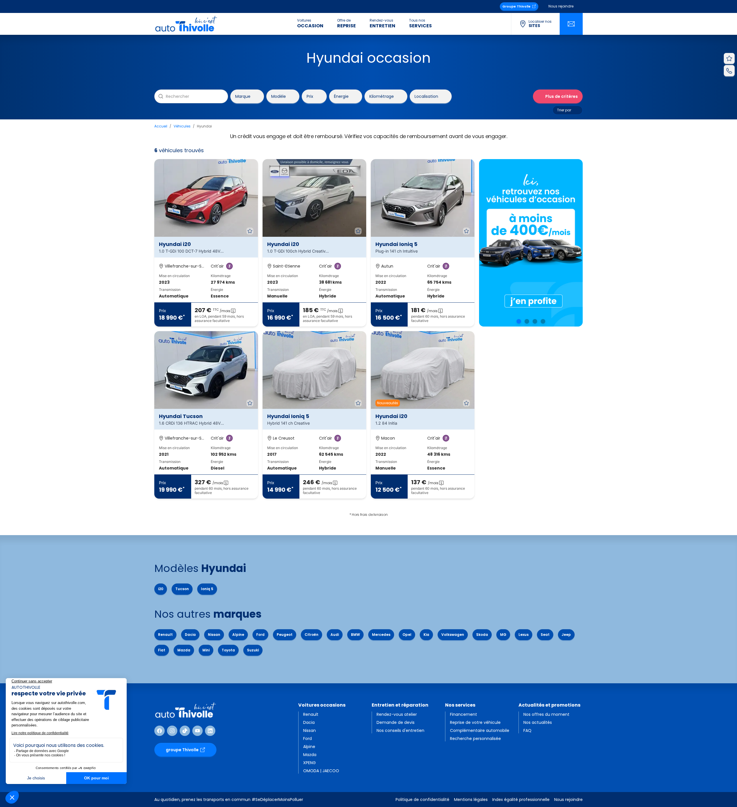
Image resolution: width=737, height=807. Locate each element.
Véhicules (182, 126)
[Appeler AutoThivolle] (729, 70)
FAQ (527, 730)
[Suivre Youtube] (197, 731)
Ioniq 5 (207, 588)
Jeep (566, 634)
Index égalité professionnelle (521, 799)
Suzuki (253, 650)
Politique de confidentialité (422, 799)
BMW (355, 634)
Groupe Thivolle (516, 6)
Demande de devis (396, 722)
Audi (334, 634)
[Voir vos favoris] (729, 58)
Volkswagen (452, 634)
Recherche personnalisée (475, 738)
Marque (242, 96)
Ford (260, 634)
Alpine (238, 634)
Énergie (341, 96)
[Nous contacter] (571, 24)
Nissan (214, 634)
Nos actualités (537, 722)
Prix (310, 96)
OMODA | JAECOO (321, 771)
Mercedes (381, 634)
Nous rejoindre (560, 6)
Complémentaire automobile (479, 730)
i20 (160, 588)
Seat (545, 634)
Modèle (278, 96)
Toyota (228, 650)
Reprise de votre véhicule (475, 722)
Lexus (523, 634)
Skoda (482, 634)
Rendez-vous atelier (397, 714)
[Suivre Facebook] (159, 731)
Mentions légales (471, 799)
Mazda (183, 650)
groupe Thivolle (182, 750)
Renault (165, 634)
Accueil (160, 126)
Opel (406, 634)
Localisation (426, 96)
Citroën (311, 634)
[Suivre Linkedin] (210, 731)
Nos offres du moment (546, 714)
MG (503, 634)
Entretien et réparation (400, 705)
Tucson (182, 588)
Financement (463, 714)
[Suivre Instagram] (172, 731)
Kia (426, 634)
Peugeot (284, 634)
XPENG (309, 763)
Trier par (564, 110)
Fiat (161, 650)
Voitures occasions (321, 705)
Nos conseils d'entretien (400, 730)
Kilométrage (381, 96)
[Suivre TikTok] (185, 731)
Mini (206, 650)
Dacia (190, 634)
